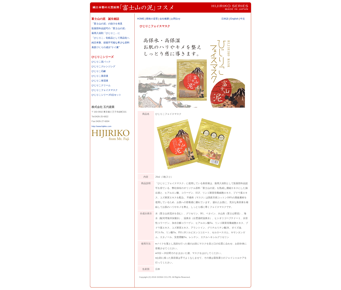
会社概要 (164, 18)
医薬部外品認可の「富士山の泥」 (109, 28)
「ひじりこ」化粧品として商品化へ (110, 37)
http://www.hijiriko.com (101, 126)
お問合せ (175, 18)
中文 (242, 18)
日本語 (225, 18)
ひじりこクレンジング (103, 66)
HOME (140, 18)
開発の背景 (152, 18)
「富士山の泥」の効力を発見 (107, 23)
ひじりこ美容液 (100, 76)
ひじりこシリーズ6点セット (106, 94)
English (234, 18)
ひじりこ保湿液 (100, 80)
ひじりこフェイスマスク (105, 90)
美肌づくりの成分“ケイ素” (106, 47)
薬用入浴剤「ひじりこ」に (106, 33)
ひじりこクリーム (101, 85)
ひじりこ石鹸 (99, 71)
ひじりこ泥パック (101, 61)
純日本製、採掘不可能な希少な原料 (110, 42)
